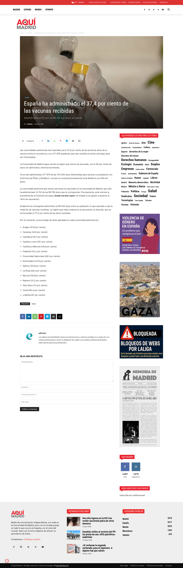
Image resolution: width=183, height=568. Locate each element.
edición (30, 124)
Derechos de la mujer (138, 151)
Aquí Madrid (127, 457)
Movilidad (155, 182)
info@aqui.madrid (32, 539)
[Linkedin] (48, 141)
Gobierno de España (148, 173)
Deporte (124, 151)
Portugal (143, 192)
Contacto (164, 2)
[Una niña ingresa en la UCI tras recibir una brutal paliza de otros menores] (73, 521)
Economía (138, 164)
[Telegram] (66, 141)
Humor (137, 178)
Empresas (127, 168)
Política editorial (150, 2)
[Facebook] (145, 9)
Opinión (49, 9)
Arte (143, 142)
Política (135, 191)
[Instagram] (149, 9)
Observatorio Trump (153, 187)
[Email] (79, 141)
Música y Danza (137, 186)
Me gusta (125, 463)
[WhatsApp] (54, 141)
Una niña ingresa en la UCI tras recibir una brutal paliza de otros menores (98, 521)
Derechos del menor (130, 156)
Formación (152, 169)
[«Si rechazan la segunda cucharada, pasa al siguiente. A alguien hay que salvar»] (73, 548)
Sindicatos (126, 196)
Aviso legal (124, 565)
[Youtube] (163, 9)
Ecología (126, 164)
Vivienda (134, 204)
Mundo (38, 9)
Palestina (125, 191)
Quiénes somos (134, 2)
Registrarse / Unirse (118, 2)
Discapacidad (153, 160)
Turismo (148, 200)
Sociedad (141, 196)
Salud (34, 304)
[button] (168, 9)
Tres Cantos (139, 200)
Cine (151, 142)
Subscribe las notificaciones (132, 495)
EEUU (147, 165)
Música (124, 187)
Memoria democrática (138, 182)
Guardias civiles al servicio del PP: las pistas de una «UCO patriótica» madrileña (99, 534)
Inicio (22, 33)
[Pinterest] (60, 141)
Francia (123, 174)
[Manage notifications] (7, 561)
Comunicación (126, 147)
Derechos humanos (134, 160)
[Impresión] (73, 141)
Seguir (136, 463)
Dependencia (155, 147)
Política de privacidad (155, 565)
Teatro (153, 196)
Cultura (147, 147)
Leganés (146, 178)
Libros (154, 177)
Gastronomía (132, 174)
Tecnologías (127, 200)
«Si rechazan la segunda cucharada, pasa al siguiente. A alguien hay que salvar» (97, 548)
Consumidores (137, 147)
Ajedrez (124, 143)
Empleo (155, 164)
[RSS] (154, 9)
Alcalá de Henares (134, 143)
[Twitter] (158, 9)
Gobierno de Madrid (126, 178)
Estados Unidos (140, 169)
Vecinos (124, 204)
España (27, 9)
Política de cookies (137, 565)
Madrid (16, 9)
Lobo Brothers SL (62, 565)
